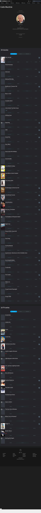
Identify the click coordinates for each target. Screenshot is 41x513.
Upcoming (4, 455)
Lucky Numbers (8, 202)
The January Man (9, 180)
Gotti (6, 129)
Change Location (35, 454)
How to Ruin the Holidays (11, 151)
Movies (3, 454)
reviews (37, 61)
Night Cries (7, 224)
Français (21, 450)
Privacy (21, 452)
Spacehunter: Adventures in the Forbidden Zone (16, 253)
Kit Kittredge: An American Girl (12, 187)
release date (27, 53)
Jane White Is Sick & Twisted (11, 173)
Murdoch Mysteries (9, 380)
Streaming (14, 454)
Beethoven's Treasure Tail (11, 86)
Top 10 (13, 456)
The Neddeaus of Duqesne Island (12, 216)
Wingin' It (7, 423)
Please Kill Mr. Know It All (11, 231)
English (20, 449)
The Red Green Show (10, 394)
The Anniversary (9, 64)
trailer (28, 61)
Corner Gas (7, 336)
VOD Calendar (14, 455)
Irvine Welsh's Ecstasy (10, 166)
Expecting (7, 122)
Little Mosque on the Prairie (11, 358)
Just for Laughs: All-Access (11, 351)
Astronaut (7, 71)
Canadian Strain (9, 100)
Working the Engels (9, 438)
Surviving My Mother (10, 260)
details (18, 69)
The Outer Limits (9, 387)
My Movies (24, 454)
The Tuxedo (8, 274)
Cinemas (14, 453)
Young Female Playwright (11, 289)
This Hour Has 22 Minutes (11, 409)
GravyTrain (7, 137)
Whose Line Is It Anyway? (10, 416)
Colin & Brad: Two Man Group (12, 108)
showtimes (9, 69)
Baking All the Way (9, 79)
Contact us (34, 453)
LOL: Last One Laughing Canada (12, 365)
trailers (28, 98)
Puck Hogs (7, 238)
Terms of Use (34, 455)
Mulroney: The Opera (10, 209)
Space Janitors (8, 401)
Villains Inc (7, 281)
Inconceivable (8, 158)
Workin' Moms (8, 430)
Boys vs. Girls (8, 93)
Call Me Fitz (7, 322)
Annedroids (8, 315)
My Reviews (24, 456)
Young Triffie (8, 296)
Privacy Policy (34, 456)
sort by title (13, 53)
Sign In (30, 1)
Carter (6, 329)
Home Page (4, 453)
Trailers (4, 456)
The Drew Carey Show (10, 344)
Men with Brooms (9, 373)
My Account (24, 453)
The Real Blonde (9, 245)
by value (20, 53)
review (37, 90)
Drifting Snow (8, 115)
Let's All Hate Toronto (10, 195)
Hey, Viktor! (8, 144)
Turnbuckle (7, 267)
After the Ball (8, 57)
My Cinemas (24, 455)
